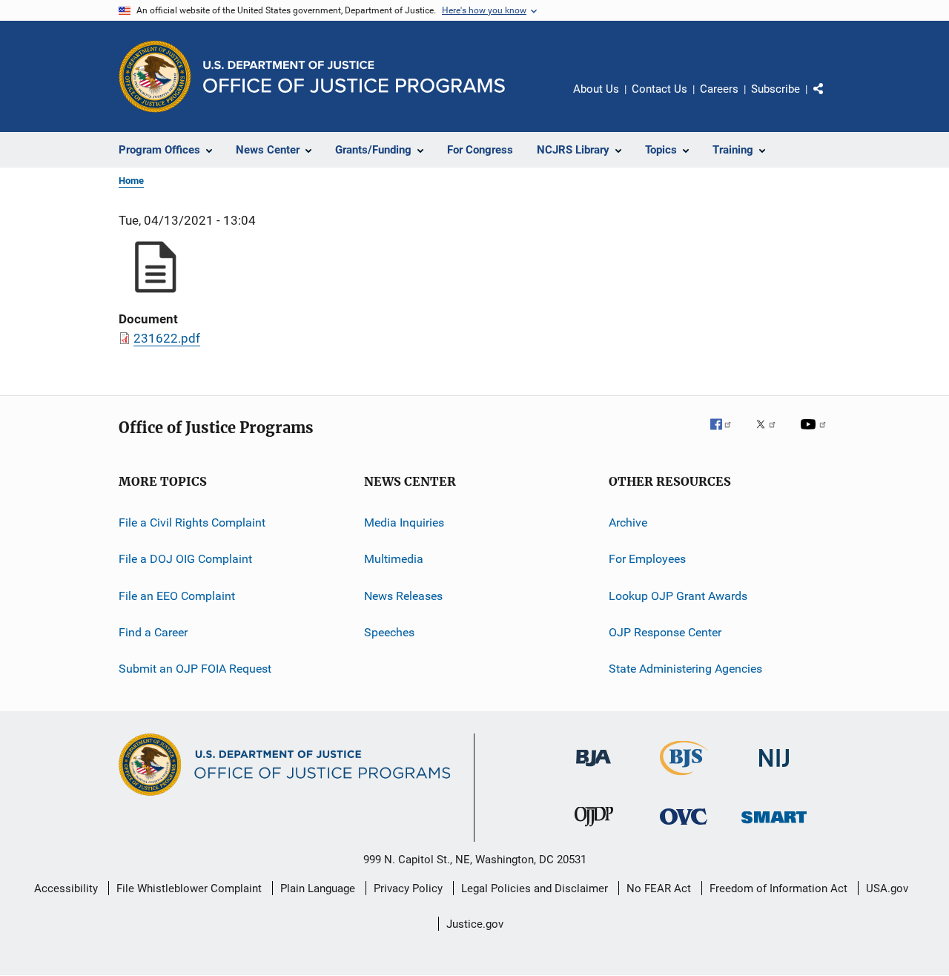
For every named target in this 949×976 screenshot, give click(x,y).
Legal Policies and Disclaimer (534, 888)
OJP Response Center (665, 632)
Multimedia (393, 559)
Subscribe (775, 89)
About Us (596, 89)
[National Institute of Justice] (774, 769)
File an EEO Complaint (177, 596)
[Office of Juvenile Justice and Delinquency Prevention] (594, 829)
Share (830, 99)
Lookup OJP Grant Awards (678, 596)
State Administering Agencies (685, 669)
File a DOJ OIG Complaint (185, 559)
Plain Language (317, 888)
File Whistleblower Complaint (189, 888)
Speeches (389, 632)
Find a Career (153, 632)
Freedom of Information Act (778, 888)
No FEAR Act (658, 888)
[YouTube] (815, 434)
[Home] (354, 77)
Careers (719, 89)
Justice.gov (474, 924)
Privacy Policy (408, 888)
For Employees (647, 559)
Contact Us (659, 89)
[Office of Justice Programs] (155, 76)
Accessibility (66, 888)
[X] (771, 434)
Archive (628, 522)
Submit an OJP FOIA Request (195, 669)
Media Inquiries (404, 522)
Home (131, 180)
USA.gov (887, 888)
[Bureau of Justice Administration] (593, 769)
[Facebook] (726, 434)
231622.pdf (166, 338)
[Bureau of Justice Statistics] (684, 778)
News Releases (403, 596)
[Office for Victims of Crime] (683, 827)
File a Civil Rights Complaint (192, 522)
